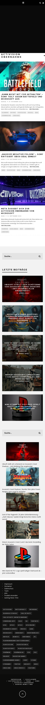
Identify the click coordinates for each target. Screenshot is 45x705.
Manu (3, 159)
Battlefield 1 (21, 609)
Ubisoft (27, 664)
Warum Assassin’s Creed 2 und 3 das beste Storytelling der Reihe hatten (22, 377)
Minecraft (19, 633)
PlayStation (22, 112)
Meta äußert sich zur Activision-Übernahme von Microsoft (17, 211)
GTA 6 (20, 625)
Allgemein (5, 112)
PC (35, 636)
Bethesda (33, 609)
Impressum (8, 584)
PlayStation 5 (8, 648)
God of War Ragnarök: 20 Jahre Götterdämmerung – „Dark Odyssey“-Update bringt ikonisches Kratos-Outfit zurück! (22, 347)
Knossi (23, 629)
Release (6, 656)
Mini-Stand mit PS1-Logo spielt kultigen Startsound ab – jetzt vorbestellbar (22, 406)
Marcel (3, 101)
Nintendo (26, 636)
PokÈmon (6, 652)
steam (33, 660)
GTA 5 (12, 625)
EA (26, 621)
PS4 (29, 652)
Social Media (14, 228)
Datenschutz (8, 588)
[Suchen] (40, 2)
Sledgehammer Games (11, 660)
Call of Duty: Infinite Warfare (15, 617)
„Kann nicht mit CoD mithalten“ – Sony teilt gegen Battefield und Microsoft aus (22, 96)
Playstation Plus (25, 648)
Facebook (5, 228)
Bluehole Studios (10, 613)
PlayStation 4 (22, 644)
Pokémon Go (19, 652)
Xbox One (6, 668)
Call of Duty (26, 613)
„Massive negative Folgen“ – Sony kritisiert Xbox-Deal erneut (22, 155)
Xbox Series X (19, 668)
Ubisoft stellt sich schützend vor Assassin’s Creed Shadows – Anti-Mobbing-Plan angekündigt (23, 288)
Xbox (36, 112)
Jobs (5, 593)
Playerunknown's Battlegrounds (16, 640)
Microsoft (7, 633)
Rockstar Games (19, 656)
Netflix (6, 636)
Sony (25, 660)
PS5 (35, 652)
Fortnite (34, 621)
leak (31, 629)
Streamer (7, 664)
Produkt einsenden (11, 595)
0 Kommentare (6, 115)
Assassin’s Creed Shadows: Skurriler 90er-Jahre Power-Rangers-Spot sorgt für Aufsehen (22, 317)
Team (6, 591)
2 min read (16, 115)
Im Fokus (13, 112)
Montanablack (33, 633)
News (3, 170)
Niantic (16, 636)
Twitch (17, 664)
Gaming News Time (11, 598)
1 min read (36, 170)
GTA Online (30, 625)
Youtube (31, 668)
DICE (20, 621)
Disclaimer (8, 586)
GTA (4, 625)
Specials (30, 112)
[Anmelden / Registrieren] (43, 2)
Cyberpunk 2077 (9, 621)
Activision (7, 609)
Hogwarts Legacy (10, 629)
